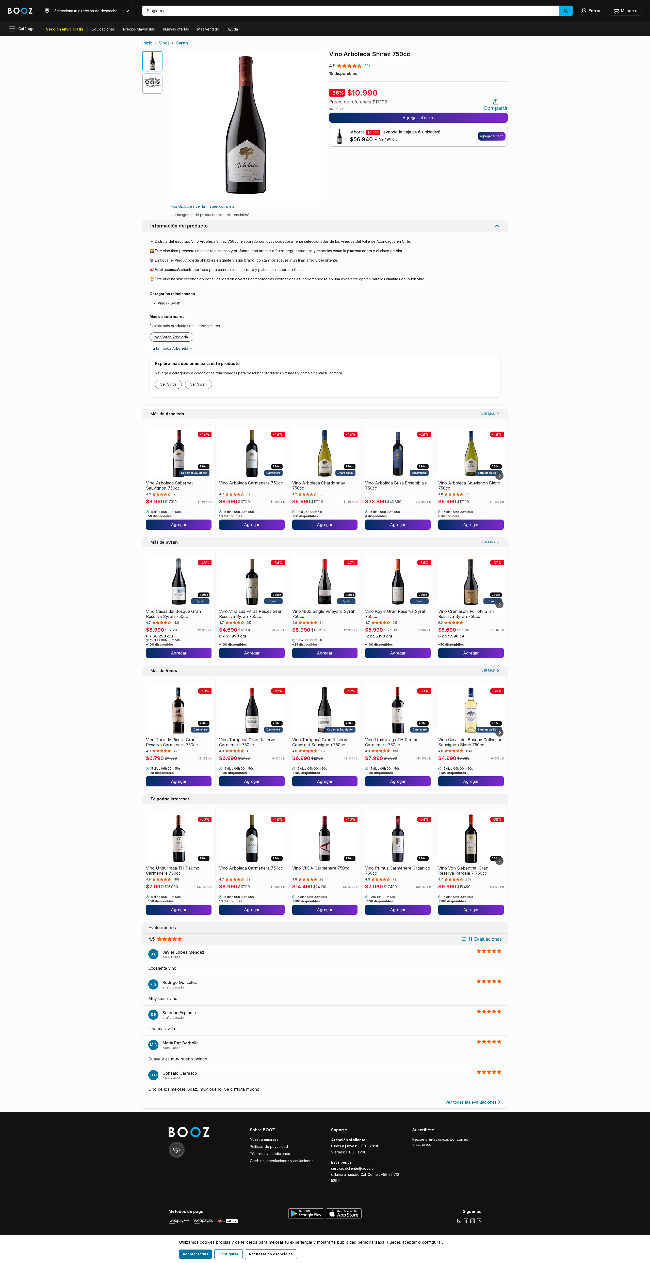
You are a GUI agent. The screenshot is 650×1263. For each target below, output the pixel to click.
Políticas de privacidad (269, 1146)
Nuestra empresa (264, 1139)
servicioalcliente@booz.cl (352, 1168)
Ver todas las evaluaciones (471, 1102)
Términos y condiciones (270, 1153)
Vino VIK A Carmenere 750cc (320, 868)
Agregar (179, 524)
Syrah (182, 42)
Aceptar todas (195, 1254)
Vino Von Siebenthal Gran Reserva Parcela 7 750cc (463, 870)
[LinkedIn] (479, 1221)
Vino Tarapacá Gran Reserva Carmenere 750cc (247, 742)
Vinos (164, 42)
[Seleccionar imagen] (152, 61)
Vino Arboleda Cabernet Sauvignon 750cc (169, 485)
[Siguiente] (499, 476)
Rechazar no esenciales (271, 1254)
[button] (357, 11)
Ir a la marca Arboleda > (171, 348)
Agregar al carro (418, 117)
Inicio (147, 42)
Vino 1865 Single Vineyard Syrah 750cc (323, 614)
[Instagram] (459, 1221)
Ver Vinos (168, 384)
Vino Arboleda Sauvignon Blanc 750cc (469, 485)
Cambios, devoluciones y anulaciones (281, 1161)
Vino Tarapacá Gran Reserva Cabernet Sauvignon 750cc (320, 742)
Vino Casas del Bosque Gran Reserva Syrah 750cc (173, 614)
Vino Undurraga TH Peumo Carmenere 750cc (391, 742)
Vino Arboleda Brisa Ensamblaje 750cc (396, 485)
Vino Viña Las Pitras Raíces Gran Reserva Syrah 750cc (250, 614)
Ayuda (233, 29)
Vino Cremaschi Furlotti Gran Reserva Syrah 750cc (466, 614)
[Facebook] (466, 1221)
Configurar (228, 1254)
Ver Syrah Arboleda (171, 337)
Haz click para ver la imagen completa (203, 206)
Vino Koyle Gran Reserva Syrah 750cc (396, 614)
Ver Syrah (198, 384)
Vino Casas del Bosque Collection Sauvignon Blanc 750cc (470, 742)
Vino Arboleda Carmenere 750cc (251, 482)
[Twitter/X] (472, 1221)
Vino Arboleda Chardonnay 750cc (318, 485)
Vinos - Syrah (169, 303)
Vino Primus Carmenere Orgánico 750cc (397, 870)
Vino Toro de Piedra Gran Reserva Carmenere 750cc (172, 742)
